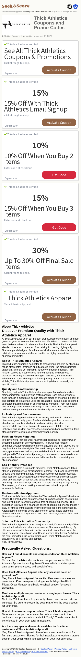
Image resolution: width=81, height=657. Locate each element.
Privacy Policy (60, 649)
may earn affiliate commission (38, 12)
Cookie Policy (46, 649)
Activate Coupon (59, 70)
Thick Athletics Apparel (40, 298)
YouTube (24, 654)
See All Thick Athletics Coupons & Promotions (37, 53)
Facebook (6, 654)
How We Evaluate (39, 651)
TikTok (15, 654)
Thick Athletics (14, 541)
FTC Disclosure (23, 651)
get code (59, 174)
